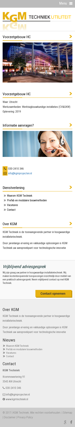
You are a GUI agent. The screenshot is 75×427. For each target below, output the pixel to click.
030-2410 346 (13, 388)
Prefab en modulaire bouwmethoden (27, 200)
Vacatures (12, 205)
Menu (63, 3)
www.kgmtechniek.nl (17, 399)
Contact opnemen (53, 294)
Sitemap (67, 412)
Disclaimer (10, 417)
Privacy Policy (25, 417)
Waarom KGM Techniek (19, 195)
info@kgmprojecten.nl (20, 173)
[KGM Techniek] (37, 21)
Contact (11, 209)
